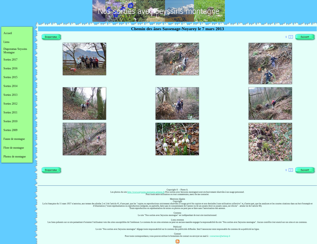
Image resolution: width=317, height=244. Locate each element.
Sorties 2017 (10, 59)
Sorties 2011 (10, 112)
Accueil (7, 33)
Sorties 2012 (10, 103)
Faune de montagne (14, 139)
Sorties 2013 (10, 94)
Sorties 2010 (10, 121)
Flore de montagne (13, 147)
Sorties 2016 (10, 68)
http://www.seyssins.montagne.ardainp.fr (145, 192)
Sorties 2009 (10, 130)
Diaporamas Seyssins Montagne (15, 50)
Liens (6, 42)
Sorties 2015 (10, 77)
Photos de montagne (14, 156)
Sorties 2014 (10, 86)
